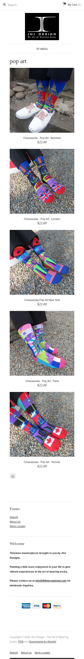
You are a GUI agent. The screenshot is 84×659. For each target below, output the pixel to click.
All (12, 476)
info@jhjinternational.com (51, 581)
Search (14, 517)
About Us (15, 521)
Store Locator (17, 526)
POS (20, 641)
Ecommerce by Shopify (42, 641)
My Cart (74, 4)
